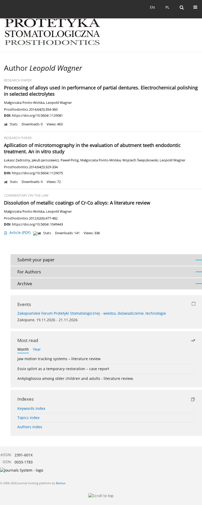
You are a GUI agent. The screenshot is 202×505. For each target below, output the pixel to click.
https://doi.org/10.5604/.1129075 (37, 173)
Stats (14, 124)
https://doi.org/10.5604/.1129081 (37, 115)
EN (152, 7)
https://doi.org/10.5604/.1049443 (37, 224)
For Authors (29, 272)
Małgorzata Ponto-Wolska (24, 102)
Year (37, 349)
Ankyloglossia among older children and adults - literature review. (75, 378)
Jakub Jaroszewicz (45, 160)
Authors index (29, 426)
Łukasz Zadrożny (17, 160)
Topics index (28, 417)
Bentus (60, 483)
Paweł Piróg (69, 160)
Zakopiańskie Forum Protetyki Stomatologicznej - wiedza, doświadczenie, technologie (91, 313)
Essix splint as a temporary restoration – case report (63, 368)
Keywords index (31, 408)
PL (167, 7)
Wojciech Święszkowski (140, 160)
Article (20, 232)
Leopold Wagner (59, 102)
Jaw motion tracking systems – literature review (58, 358)
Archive (24, 284)
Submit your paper (36, 260)
